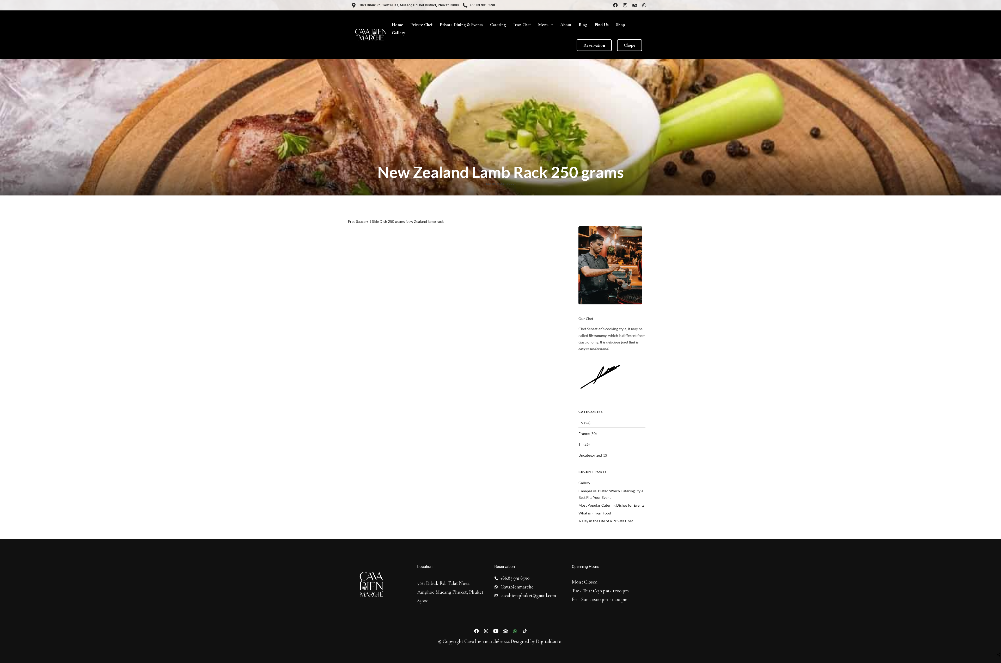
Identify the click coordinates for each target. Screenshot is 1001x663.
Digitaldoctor (549, 641)
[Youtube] (495, 631)
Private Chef (421, 24)
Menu (543, 24)
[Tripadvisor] (634, 5)
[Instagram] (625, 5)
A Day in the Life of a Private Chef (605, 521)
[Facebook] (615, 5)
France (584, 433)
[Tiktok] (524, 631)
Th (580, 444)
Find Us (602, 24)
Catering (498, 24)
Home (397, 24)
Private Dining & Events (461, 24)
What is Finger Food (594, 513)
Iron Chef (522, 24)
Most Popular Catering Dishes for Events (611, 505)
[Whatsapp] (644, 5)
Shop (620, 24)
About (565, 24)
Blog (583, 24)
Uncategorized (590, 455)
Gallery (398, 32)
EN (580, 423)
